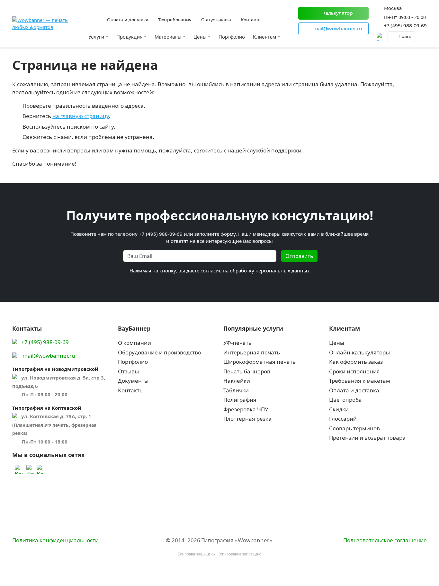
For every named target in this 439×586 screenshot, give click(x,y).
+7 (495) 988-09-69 (405, 26)
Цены (336, 342)
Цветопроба (345, 399)
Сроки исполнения (354, 371)
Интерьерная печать (251, 352)
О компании (134, 342)
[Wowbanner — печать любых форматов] (41, 23)
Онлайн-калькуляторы (359, 352)
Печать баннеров (246, 371)
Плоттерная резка (247, 418)
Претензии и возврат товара (367, 437)
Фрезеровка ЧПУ (245, 409)
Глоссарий (343, 418)
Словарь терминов (354, 428)
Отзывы (128, 371)
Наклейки (236, 380)
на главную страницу (80, 116)
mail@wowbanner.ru (48, 355)
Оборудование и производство (159, 352)
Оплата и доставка (354, 390)
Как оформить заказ (356, 361)
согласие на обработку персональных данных (255, 270)
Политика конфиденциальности (55, 540)
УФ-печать (237, 342)
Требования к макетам (359, 380)
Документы (133, 380)
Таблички (236, 390)
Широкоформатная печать (259, 361)
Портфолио (232, 37)
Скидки (339, 409)
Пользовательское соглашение (385, 540)
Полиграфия (239, 399)
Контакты (131, 390)
